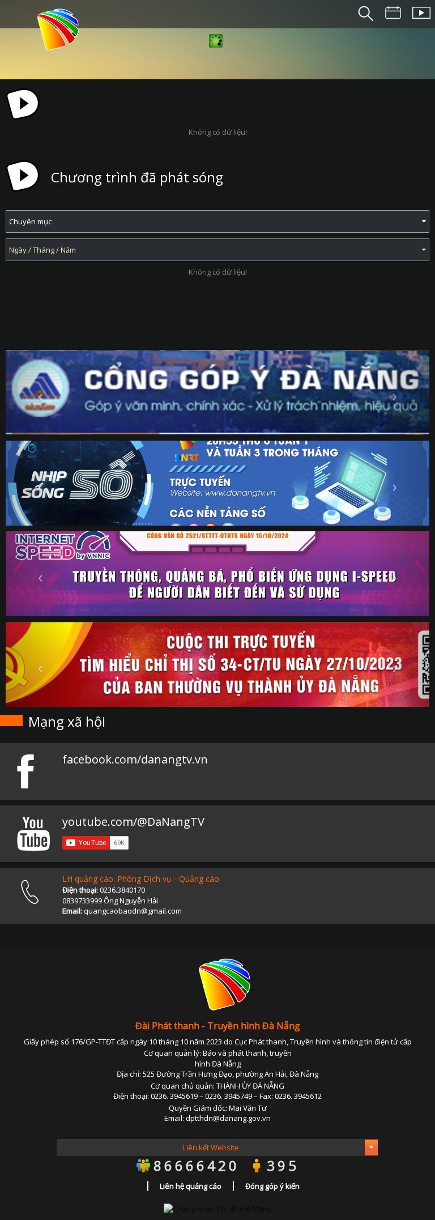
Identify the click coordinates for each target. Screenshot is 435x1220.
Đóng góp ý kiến (272, 1186)
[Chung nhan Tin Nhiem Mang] (217, 1208)
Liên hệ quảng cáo (190, 1186)
